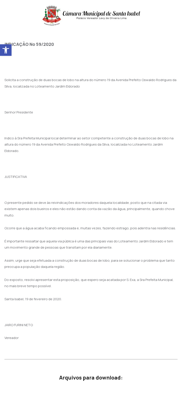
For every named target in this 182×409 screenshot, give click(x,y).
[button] (6, 50)
